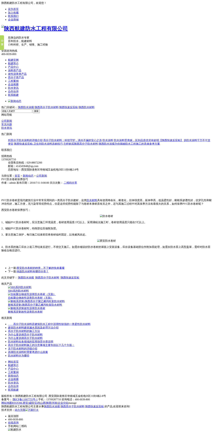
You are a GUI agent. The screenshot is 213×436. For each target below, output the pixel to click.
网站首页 (13, 361)
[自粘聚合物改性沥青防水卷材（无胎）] (32, 294)
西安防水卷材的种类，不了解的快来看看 (41, 267)
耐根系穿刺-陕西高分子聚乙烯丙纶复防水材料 (35, 304)
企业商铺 (13, 19)
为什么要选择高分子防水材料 (25, 334)
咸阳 (31, 403)
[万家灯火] (32, 409)
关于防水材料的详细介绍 (22, 348)
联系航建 (13, 95)
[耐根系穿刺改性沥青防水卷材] (26, 308)
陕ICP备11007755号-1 (25, 399)
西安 (25, 403)
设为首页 (13, 9)
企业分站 (63, 403)
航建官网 (13, 59)
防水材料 (92, 200)
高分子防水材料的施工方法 (24, 331)
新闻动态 (28, 175)
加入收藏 (13, 12)
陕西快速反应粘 (68, 107)
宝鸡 (37, 403)
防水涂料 (108, 140)
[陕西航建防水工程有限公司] (34, 29)
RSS (14, 403)
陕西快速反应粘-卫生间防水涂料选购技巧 (38, 143)
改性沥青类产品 (17, 73)
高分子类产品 (16, 77)
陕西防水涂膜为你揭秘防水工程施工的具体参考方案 (129, 143)
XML (20, 403)
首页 (17, 175)
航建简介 (13, 63)
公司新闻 (6, 121)
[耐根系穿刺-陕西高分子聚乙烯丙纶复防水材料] (36, 301)
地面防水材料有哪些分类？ (33, 271)
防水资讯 (13, 87)
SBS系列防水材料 (18, 290)
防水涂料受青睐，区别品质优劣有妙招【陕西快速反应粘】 (148, 140)
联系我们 (13, 16)
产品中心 (13, 67)
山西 (43, 403)
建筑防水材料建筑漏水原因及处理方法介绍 (33, 327)
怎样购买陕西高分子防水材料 (80, 143)
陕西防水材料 (87, 107)
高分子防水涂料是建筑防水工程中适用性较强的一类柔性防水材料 (49, 324)
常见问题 (6, 124)
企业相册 (13, 84)
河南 (54, 403)
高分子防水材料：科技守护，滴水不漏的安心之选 (72, 140)
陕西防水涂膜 (26, 107)
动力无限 (20, 409)
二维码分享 (70, 182)
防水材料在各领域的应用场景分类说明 (30, 341)
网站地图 (6, 403)
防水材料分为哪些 (18, 355)
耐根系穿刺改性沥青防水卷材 (25, 311)
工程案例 (13, 81)
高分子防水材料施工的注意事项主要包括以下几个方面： (41, 345)
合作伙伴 (13, 91)
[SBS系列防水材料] (19, 287)
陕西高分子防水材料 (47, 107)
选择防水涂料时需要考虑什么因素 (28, 352)
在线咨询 (13, 422)
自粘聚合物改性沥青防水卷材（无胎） (30, 297)
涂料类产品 (14, 70)
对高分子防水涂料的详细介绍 (25, 140)
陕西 (48, 403)
